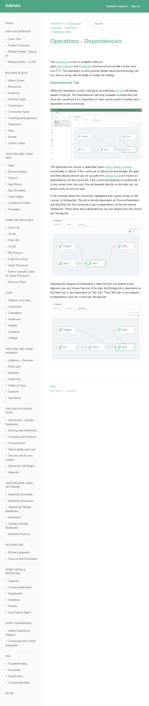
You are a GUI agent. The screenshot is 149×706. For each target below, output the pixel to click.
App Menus (72, 28)
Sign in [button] (135, 6)
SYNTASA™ (57, 23)
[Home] (13, 6)
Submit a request (117, 6)
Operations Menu (62, 32)
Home (9, 23)
